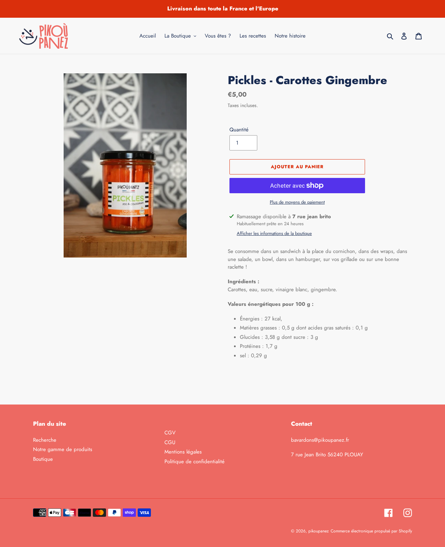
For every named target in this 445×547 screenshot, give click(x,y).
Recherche (44, 440)
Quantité (239, 129)
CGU (169, 442)
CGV (170, 432)
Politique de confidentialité (194, 461)
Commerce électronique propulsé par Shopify (371, 531)
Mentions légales (183, 452)
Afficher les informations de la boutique (274, 233)
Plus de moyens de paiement (297, 202)
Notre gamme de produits (62, 449)
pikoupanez (318, 531)
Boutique (43, 459)
